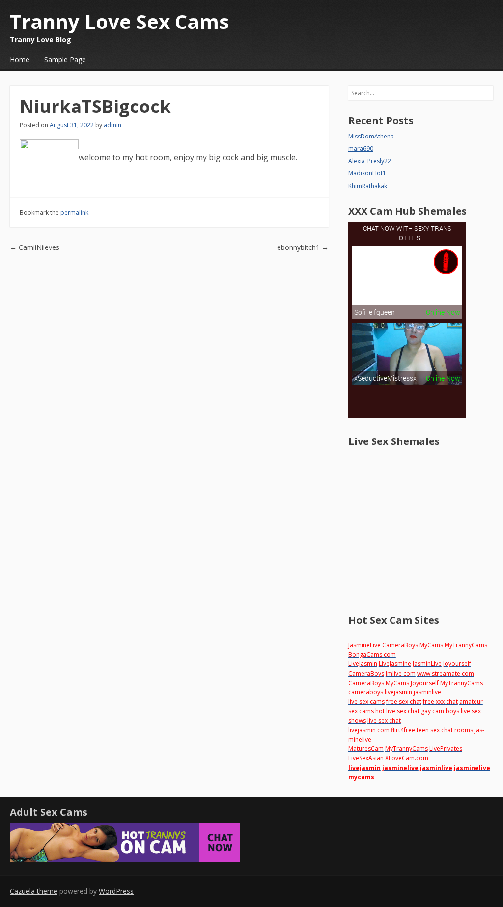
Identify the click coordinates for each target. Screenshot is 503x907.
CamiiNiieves (34, 247)
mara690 (360, 148)
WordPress (116, 891)
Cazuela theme (33, 891)
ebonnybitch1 (303, 247)
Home (19, 59)
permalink (74, 212)
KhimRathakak (367, 186)
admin (112, 125)
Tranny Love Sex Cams (119, 21)
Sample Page (65, 59)
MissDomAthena (371, 136)
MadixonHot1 (367, 173)
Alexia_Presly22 (369, 161)
